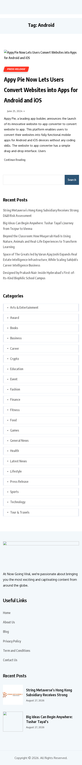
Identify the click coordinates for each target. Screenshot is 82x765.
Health (14, 451)
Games (14, 430)
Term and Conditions (16, 651)
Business (16, 338)
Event (14, 379)
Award (14, 318)
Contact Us (10, 660)
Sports (14, 492)
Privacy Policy (12, 641)
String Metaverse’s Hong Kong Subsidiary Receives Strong (49, 692)
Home (7, 613)
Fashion (15, 389)
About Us (9, 622)
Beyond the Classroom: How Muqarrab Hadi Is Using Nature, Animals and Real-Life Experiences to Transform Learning (40, 241)
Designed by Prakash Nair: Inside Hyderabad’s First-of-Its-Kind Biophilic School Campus (39, 275)
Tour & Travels (19, 512)
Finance (15, 400)
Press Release (16, 69)
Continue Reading (15, 159)
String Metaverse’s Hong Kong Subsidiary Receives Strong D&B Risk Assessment (41, 213)
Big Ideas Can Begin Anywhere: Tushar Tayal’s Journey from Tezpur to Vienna (38, 225)
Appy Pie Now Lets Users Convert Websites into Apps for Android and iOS (41, 90)
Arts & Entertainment (24, 307)
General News (19, 441)
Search (72, 179)
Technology (17, 502)
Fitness (15, 410)
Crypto (14, 359)
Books (14, 328)
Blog (6, 632)
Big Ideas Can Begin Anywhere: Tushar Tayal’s (49, 719)
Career (14, 348)
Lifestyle (16, 471)
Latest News (18, 461)
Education (16, 369)
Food (13, 420)
